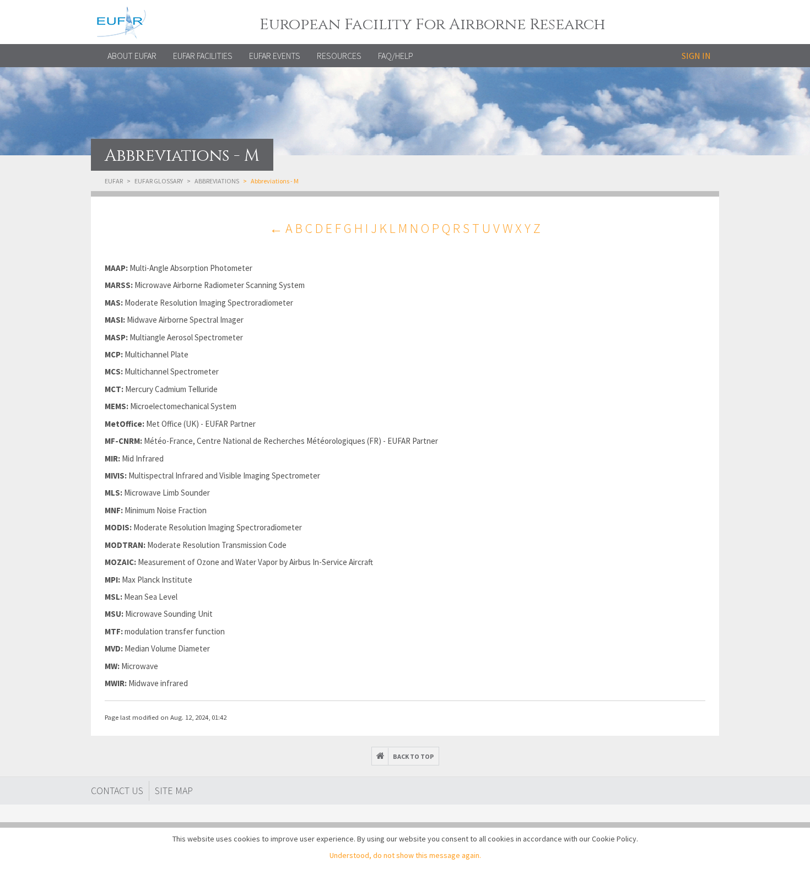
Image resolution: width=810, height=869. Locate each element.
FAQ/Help (395, 55)
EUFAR (114, 181)
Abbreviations (217, 181)
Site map (174, 790)
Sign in (696, 55)
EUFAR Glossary (158, 181)
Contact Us (117, 790)
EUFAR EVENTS (274, 55)
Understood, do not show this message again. (405, 855)
